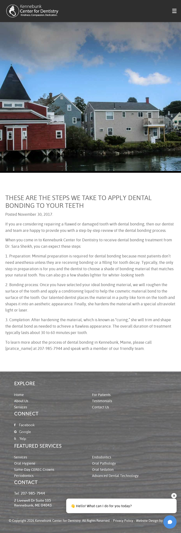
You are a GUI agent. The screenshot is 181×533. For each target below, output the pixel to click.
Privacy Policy (123, 520)
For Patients (101, 394)
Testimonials (102, 400)
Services (20, 407)
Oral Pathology (104, 463)
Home (19, 394)
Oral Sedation (103, 469)
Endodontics (101, 457)
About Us (21, 400)
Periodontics (24, 475)
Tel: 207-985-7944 (29, 493)
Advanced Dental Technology (115, 475)
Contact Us (100, 407)
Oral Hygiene (24, 463)
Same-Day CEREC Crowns (34, 469)
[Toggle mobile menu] (174, 10)
